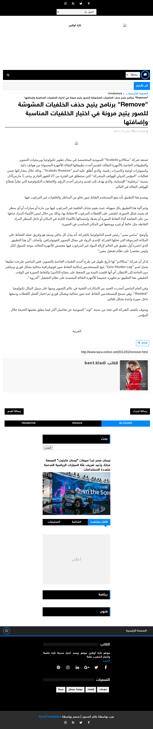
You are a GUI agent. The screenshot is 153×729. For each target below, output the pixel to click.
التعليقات (54, 522)
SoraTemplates (50, 717)
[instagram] (65, 4)
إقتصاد (90, 689)
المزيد (106, 661)
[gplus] (87, 667)
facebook (29, 423)
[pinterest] (58, 667)
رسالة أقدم (14, 411)
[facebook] (89, 4)
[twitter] (81, 4)
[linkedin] (77, 667)
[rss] (73, 4)
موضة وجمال (75, 689)
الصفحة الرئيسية (138, 94)
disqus (77, 423)
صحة (60, 689)
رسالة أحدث (140, 411)
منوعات (103, 689)
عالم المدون (89, 717)
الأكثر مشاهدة (99, 522)
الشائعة (76, 522)
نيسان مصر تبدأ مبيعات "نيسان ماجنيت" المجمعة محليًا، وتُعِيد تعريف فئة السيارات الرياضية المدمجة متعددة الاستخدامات (77, 465)
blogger (125, 423)
